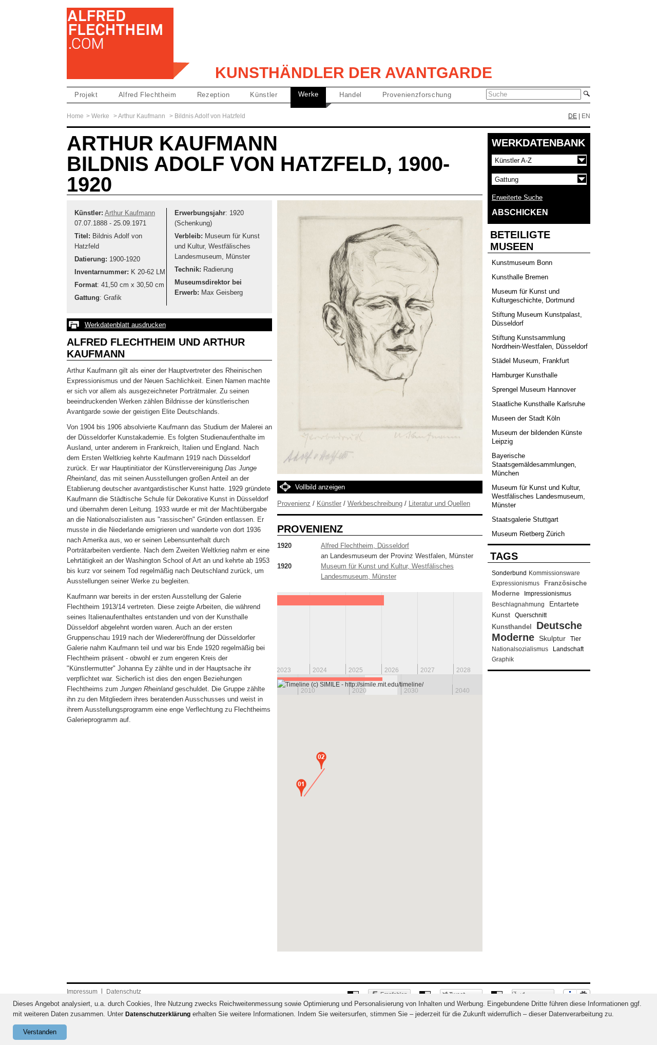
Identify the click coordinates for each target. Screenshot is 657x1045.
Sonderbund (509, 573)
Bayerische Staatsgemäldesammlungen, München (534, 464)
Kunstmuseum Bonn (522, 263)
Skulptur (552, 638)
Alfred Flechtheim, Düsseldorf (365, 545)
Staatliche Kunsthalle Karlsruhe (538, 404)
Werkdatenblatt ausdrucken (125, 325)
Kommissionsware (554, 573)
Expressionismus (515, 583)
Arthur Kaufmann (141, 116)
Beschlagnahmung (518, 604)
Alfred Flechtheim (148, 95)
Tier (575, 638)
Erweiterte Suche (517, 197)
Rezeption (213, 95)
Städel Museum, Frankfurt (530, 361)
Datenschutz (123, 991)
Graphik (503, 659)
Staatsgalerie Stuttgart (525, 519)
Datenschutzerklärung (157, 1014)
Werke (308, 94)
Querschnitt (531, 615)
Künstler (263, 95)
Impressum (82, 991)
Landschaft (568, 649)
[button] (301, 787)
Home (75, 116)
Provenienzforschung (416, 95)
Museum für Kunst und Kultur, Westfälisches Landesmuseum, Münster (538, 496)
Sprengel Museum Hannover (534, 389)
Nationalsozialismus (520, 649)
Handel (350, 95)
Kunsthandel (512, 627)
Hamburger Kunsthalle (524, 375)
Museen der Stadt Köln (526, 418)
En (586, 116)
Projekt (86, 95)
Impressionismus (547, 593)
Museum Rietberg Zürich (528, 534)
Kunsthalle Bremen (520, 277)
